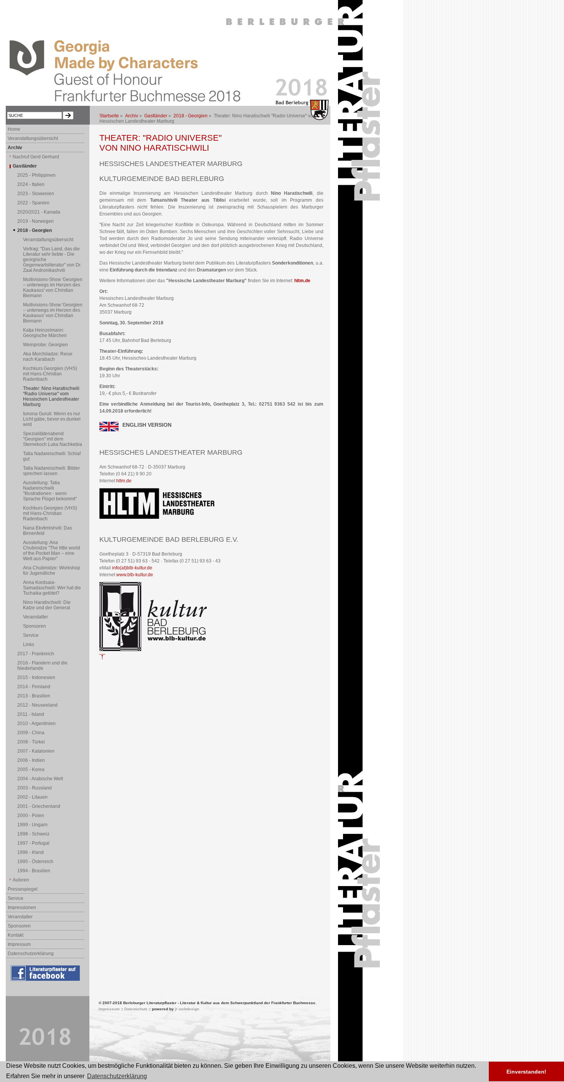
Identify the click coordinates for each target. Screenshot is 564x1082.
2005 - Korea (31, 769)
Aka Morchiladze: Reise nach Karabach (48, 356)
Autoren (21, 880)
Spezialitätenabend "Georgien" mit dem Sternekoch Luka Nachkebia (52, 439)
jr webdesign (187, 1009)
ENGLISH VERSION (147, 425)
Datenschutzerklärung (31, 953)
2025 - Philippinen (36, 175)
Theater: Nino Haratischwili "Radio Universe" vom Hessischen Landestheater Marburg (51, 396)
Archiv (131, 115)
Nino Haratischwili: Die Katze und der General (47, 605)
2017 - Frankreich (35, 653)
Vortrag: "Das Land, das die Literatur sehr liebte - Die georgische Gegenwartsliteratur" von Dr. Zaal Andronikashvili (52, 259)
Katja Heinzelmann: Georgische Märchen (45, 332)
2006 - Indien (31, 760)
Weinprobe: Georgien (45, 344)
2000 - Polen (30, 815)
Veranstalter (35, 617)
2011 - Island (30, 714)
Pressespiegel (23, 889)
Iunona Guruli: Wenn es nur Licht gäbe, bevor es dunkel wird (52, 419)
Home (14, 129)
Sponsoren (34, 626)
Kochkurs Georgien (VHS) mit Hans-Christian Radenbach (50, 374)
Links (28, 644)
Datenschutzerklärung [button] (117, 1076)
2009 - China (31, 732)
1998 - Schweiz (33, 834)
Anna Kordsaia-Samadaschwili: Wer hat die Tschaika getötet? (52, 588)
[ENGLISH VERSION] (109, 429)
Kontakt (15, 935)
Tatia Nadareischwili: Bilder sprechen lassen (51, 470)
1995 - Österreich (35, 861)
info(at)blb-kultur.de (132, 568)
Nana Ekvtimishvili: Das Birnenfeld (47, 530)
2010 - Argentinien (36, 723)
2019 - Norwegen (35, 221)
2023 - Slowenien (35, 193)
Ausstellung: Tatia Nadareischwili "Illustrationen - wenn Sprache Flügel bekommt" (50, 491)
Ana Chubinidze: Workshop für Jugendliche (51, 570)
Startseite (109, 115)
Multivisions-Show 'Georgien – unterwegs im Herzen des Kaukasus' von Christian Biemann (52, 287)
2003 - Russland (34, 788)
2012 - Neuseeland (37, 705)
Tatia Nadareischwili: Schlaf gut (52, 456)
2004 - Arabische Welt (40, 778)
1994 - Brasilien (33, 870)
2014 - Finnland (33, 686)
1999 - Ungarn (32, 824)
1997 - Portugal (33, 843)
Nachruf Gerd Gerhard (36, 157)
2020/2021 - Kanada (38, 212)
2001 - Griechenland (38, 806)
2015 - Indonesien (36, 677)
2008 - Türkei (31, 742)
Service (31, 635)
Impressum (19, 944)
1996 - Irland (30, 852)
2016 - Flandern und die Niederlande (42, 665)
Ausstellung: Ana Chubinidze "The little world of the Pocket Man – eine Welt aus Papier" (51, 550)
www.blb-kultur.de (134, 574)
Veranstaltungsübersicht (33, 138)
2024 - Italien (31, 184)
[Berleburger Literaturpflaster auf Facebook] (46, 981)
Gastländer (155, 115)
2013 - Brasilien (33, 696)
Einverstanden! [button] (526, 1072)
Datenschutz (135, 1009)
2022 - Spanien (33, 203)
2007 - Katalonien (35, 751)
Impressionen (22, 907)
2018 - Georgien (190, 115)
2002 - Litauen (32, 797)
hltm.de (302, 280)
